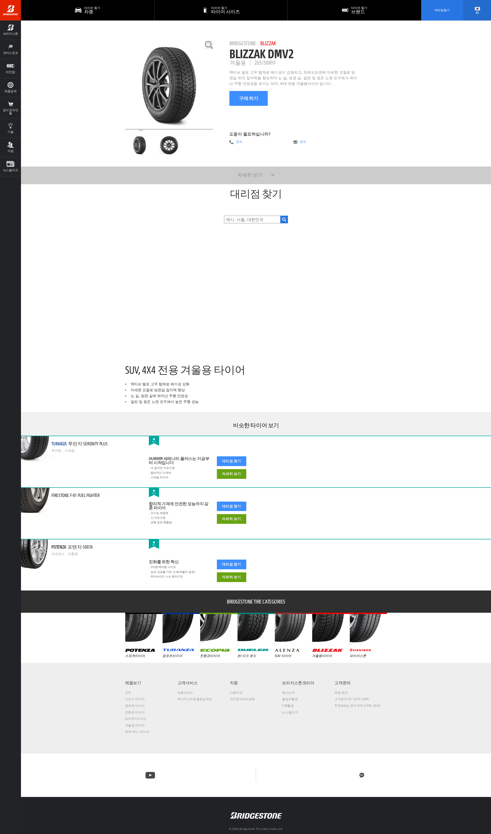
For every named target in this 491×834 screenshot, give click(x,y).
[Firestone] (368, 629)
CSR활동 (288, 706)
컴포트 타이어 (135, 706)
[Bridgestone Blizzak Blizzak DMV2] (169, 85)
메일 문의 (341, 692)
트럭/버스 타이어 (137, 732)
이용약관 (236, 692)
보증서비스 (185, 692)
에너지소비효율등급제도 (194, 699)
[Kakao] (361, 775)
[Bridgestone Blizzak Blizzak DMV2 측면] (169, 145)
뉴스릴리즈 (290, 712)
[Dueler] (256, 629)
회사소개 (288, 692)
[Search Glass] (284, 219)
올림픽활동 (290, 699)
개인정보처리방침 (242, 699)
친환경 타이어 (135, 712)
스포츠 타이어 (135, 699)
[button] (10, 30)
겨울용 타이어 (135, 725)
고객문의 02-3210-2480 (351, 699)
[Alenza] (293, 629)
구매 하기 (248, 98)
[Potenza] (143, 629)
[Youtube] (150, 775)
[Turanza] (181, 629)
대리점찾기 (442, 10)
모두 (128, 692)
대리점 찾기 (231, 461)
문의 (239, 142)
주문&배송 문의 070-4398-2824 (357, 706)
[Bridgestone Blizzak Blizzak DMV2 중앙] (139, 145)
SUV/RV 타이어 (135, 719)
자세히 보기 (231, 474)
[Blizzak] (330, 629)
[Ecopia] (218, 629)
